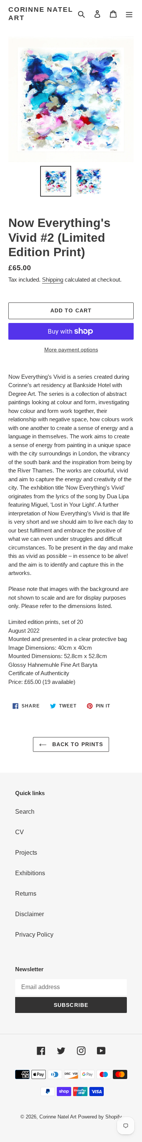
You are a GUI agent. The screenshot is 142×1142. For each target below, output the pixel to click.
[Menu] (129, 14)
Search (24, 811)
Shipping (52, 279)
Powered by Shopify (100, 1117)
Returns (25, 893)
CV (19, 832)
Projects (26, 852)
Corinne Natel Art (40, 14)
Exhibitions (30, 873)
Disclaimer (29, 914)
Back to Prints (76, 744)
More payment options (71, 350)
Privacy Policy (34, 934)
